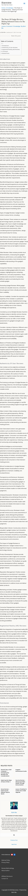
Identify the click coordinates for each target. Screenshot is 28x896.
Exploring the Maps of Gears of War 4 (6, 780)
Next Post (14, 844)
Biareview (6, 2)
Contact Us (4, 878)
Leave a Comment (6, 26)
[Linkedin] (14, 835)
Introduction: (5, 45)
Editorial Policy (5, 860)
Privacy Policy (5, 862)
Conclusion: (5, 51)
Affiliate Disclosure (6, 876)
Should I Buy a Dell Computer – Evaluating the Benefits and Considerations (6, 773)
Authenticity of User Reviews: (10, 47)
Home (3, 8)
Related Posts (5, 53)
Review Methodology (7, 868)
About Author (5, 870)
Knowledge (9, 8)
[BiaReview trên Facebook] (14, 855)
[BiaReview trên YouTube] (12, 855)
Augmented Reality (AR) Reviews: (11, 49)
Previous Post (14, 840)
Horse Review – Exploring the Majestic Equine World (5, 791)
